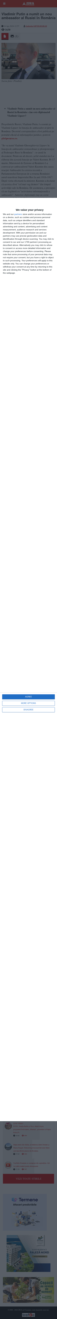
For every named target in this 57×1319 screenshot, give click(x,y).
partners (18, 214)
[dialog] (28, 659)
